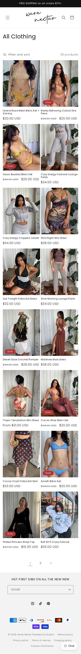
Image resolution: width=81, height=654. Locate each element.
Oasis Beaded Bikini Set (17, 174)
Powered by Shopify (43, 634)
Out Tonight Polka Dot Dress (20, 298)
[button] (7, 18)
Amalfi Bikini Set (51, 481)
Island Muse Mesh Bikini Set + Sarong (21, 112)
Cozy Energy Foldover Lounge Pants (59, 176)
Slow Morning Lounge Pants (58, 298)
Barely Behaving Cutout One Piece (58, 112)
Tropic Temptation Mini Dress (21, 420)
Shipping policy (63, 640)
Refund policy (65, 634)
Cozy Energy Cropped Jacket (21, 238)
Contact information (42, 645)
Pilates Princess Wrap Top (19, 542)
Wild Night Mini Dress (54, 238)
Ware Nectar (25, 634)
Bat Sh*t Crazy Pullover (55, 542)
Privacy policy (20, 640)
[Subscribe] (69, 589)
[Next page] (51, 563)
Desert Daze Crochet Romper (20, 359)
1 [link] (30, 563)
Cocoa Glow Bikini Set (54, 420)
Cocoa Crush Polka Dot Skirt (20, 481)
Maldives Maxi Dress (53, 359)
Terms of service (41, 640)
